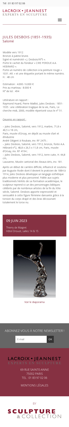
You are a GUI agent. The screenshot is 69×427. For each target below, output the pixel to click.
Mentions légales (34, 385)
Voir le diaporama (34, 302)
